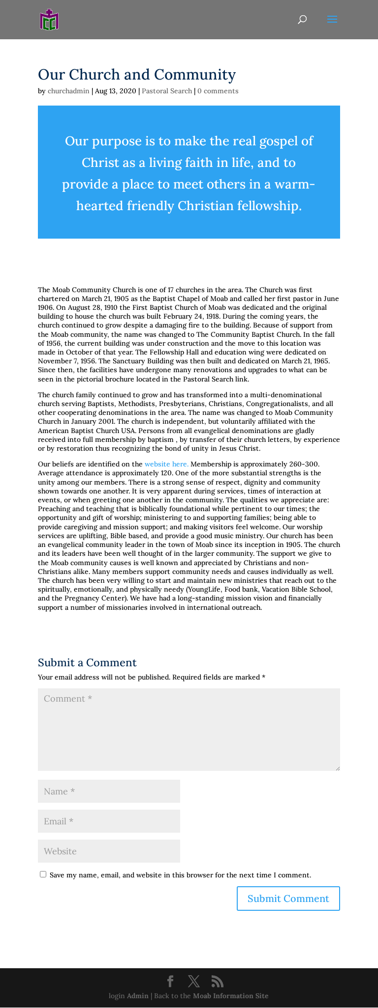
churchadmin (69, 90)
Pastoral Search (167, 90)
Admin (138, 995)
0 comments (218, 90)
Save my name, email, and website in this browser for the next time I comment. (180, 875)
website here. (167, 464)
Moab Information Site (231, 995)
